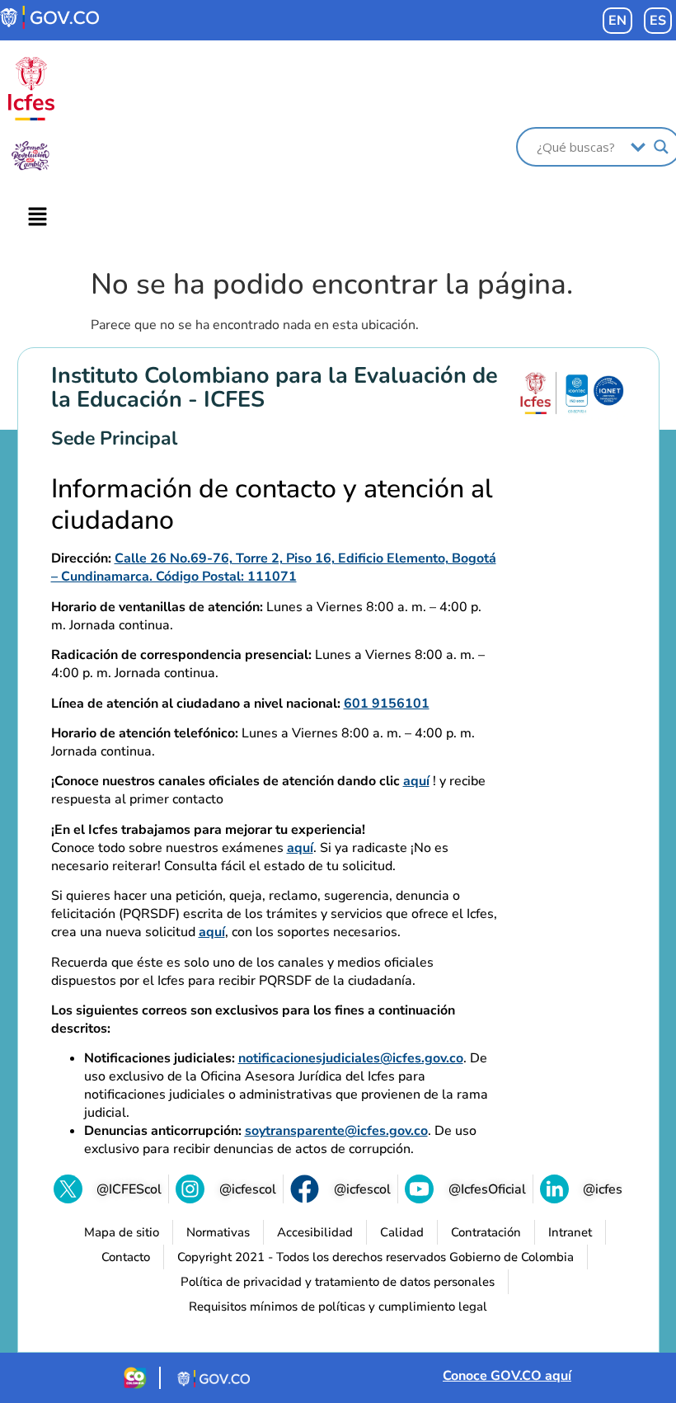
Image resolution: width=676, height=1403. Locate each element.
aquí (416, 781)
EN (617, 21)
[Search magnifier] (661, 146)
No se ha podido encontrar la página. (332, 284)
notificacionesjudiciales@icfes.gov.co (350, 1058)
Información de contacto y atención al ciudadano (272, 505)
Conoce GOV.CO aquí (507, 1376)
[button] (37, 218)
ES (658, 21)
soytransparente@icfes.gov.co (336, 1131)
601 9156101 (387, 703)
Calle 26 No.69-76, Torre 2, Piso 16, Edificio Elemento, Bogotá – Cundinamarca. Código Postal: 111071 (273, 567)
